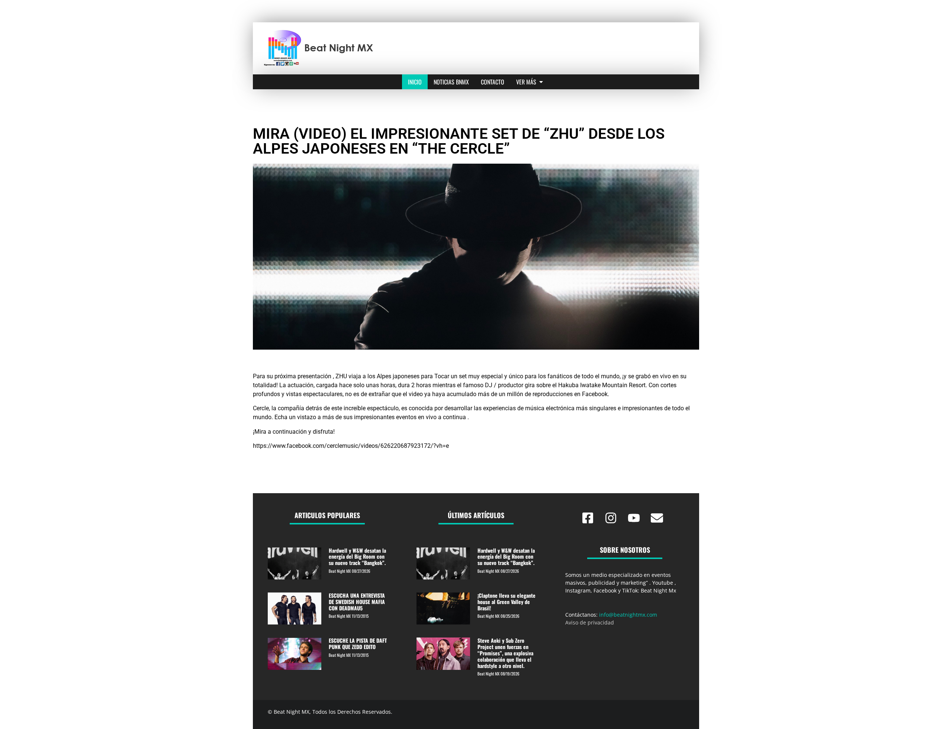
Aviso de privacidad (589, 622)
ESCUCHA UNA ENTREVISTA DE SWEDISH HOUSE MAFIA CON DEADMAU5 (357, 601)
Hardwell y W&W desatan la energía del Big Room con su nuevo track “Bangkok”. (357, 556)
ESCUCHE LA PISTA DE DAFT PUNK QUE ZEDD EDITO (358, 643)
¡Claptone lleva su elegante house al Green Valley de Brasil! (506, 601)
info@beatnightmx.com (628, 614)
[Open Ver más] (541, 81)
